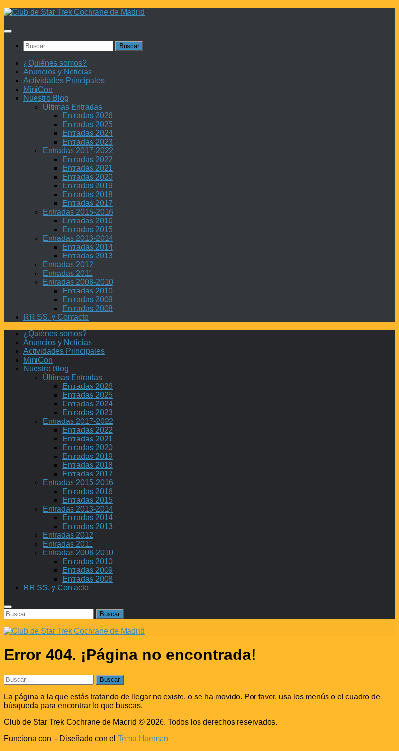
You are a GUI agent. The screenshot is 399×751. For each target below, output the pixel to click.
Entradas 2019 (87, 186)
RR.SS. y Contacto (56, 317)
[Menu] (8, 31)
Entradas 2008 (87, 308)
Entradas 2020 (87, 177)
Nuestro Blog (46, 98)
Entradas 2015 (87, 229)
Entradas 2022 (87, 159)
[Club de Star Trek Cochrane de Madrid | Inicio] (74, 12)
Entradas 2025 (87, 124)
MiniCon (38, 89)
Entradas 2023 (87, 142)
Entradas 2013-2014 (78, 238)
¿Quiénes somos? (55, 63)
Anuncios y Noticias (57, 72)
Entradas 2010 (87, 291)
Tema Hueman (143, 738)
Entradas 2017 (87, 203)
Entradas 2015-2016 (78, 212)
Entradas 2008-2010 (78, 282)
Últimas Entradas (72, 107)
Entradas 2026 (87, 115)
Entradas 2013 (87, 256)
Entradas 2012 (68, 264)
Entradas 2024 (87, 133)
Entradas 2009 (87, 299)
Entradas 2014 (87, 247)
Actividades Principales (64, 80)
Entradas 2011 (68, 273)
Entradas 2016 (87, 221)
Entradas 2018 (87, 194)
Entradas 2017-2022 (78, 151)
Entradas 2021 (87, 168)
